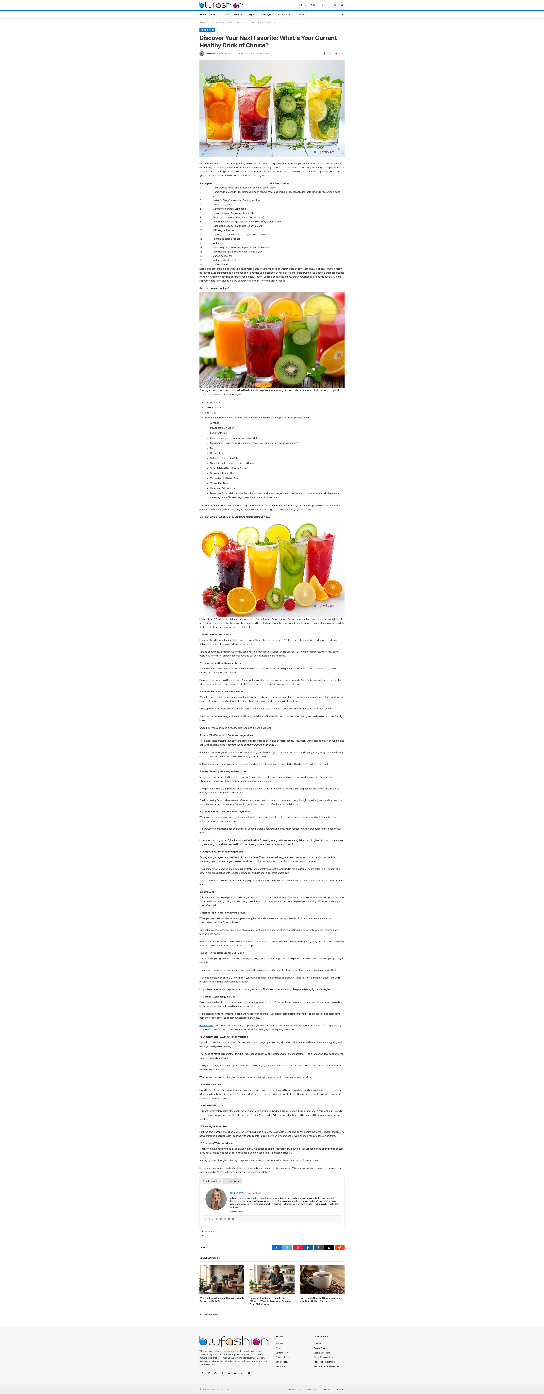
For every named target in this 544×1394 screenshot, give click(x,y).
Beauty (238, 14)
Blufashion (257, 1198)
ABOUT (314, 5)
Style (251, 14)
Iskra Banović (211, 54)
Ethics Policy (340, 1389)
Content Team (282, 1353)
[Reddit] (221, 1219)
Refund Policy (282, 1366)
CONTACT (304, 5)
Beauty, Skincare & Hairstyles (326, 1366)
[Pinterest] (217, 1219)
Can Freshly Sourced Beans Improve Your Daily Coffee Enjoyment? (320, 1300)
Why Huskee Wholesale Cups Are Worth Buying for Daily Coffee (221, 1300)
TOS (301, 1389)
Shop (213, 14)
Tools (226, 14)
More (301, 14)
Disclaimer (292, 1389)
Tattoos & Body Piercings (324, 1362)
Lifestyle (266, 14)
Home (202, 14)
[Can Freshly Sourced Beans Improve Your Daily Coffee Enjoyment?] (322, 1279)
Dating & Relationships (323, 1357)
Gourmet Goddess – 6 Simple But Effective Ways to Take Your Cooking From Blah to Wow (270, 1301)
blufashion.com (236, 1211)
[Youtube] (229, 1219)
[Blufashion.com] (221, 5)
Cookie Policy (326, 1389)
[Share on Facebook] (324, 53)
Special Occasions (322, 1353)
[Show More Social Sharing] (342, 53)
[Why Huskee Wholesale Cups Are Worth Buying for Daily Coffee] (221, 1279)
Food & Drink (212, 22)
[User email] (233, 1219)
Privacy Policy (311, 1389)
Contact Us (280, 1348)
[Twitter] (225, 1219)
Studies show (206, 1025)
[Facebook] (205, 1219)
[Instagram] (209, 1219)
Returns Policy (282, 1362)
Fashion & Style (320, 1348)
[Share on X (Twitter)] (330, 53)
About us (279, 1343)
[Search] (343, 14)
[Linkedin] (213, 1219)
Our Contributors (283, 1357)
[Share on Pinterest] (336, 53)
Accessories (285, 14)
